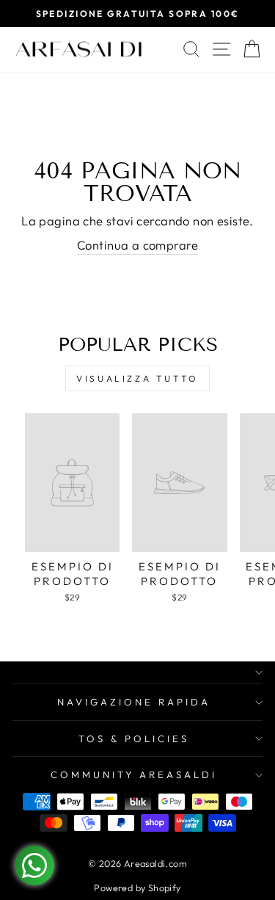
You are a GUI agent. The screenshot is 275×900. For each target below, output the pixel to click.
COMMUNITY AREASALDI (134, 774)
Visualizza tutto (137, 378)
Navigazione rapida (133, 702)
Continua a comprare (137, 245)
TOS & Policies (133, 738)
